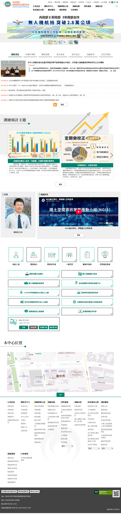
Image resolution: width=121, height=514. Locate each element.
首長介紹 (24, 406)
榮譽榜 (23, 424)
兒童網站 (96, 2)
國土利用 (37, 420)
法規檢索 (77, 406)
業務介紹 (104, 406)
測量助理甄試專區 (13, 421)
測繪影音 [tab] (91, 54)
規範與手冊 (78, 410)
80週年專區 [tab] (30, 54)
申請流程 (91, 419)
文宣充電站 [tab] (106, 54)
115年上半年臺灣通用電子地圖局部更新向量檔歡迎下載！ (55, 42)
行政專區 (74, 10)
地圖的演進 (52, 410)
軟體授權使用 (66, 421)
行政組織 (24, 410)
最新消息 (11, 413)
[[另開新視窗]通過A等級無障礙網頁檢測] (105, 492)
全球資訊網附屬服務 (26, 459)
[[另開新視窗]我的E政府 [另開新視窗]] (96, 492)
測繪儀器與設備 (53, 422)
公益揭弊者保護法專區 (106, 436)
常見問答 (81, 2)
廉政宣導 (104, 445)
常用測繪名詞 (52, 413)
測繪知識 (76, 6)
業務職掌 (24, 413)
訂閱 (23, 327)
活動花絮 (24, 431)
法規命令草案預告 (79, 414)
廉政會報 (104, 410)
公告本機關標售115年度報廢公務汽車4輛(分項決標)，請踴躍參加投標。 (30, 81)
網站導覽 (57, 2)
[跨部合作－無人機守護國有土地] (60, 26)
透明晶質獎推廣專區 (106, 431)
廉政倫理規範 (106, 413)
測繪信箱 (73, 2)
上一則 (9, 155)
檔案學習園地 (12, 475)
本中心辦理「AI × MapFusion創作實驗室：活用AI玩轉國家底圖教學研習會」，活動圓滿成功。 (38, 85)
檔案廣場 (62, 10)
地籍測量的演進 (53, 406)
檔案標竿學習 (12, 479)
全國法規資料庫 (79, 425)
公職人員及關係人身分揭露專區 (106, 425)
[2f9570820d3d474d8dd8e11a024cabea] (34, 320)
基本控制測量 (39, 406)
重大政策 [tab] (60, 54)
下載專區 (64, 425)
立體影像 (51, 429)
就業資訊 (11, 406)
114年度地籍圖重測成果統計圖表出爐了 (71, 42)
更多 (62, 105)
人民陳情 (64, 435)
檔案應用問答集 (13, 461)
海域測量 (37, 417)
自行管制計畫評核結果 (93, 434)
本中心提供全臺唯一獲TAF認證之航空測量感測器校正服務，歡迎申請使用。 (60, 42)
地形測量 (37, 413)
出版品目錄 (92, 422)
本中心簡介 (25, 417)
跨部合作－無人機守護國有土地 (50, 42)
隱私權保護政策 (23, 491)
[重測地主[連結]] (33, 254)
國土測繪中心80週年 (45, 42)
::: (45, 2)
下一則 (111, 155)
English (88, 2)
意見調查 (64, 442)
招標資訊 (11, 410)
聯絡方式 (24, 427)
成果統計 (91, 429)
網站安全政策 (34, 491)
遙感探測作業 (52, 426)
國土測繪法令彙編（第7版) (79, 420)
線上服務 (104, 2)
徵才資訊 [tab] (76, 54)
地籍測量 (37, 410)
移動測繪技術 (39, 439)
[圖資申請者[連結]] (87, 254)
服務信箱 (64, 428)
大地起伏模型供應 (66, 411)
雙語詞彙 (64, 439)
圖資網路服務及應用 (39, 434)
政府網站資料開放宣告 (9, 491)
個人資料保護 (92, 426)
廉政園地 (51, 10)
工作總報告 (92, 410)
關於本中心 (48, 6)
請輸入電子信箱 (24, 320)
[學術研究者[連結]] (51, 254)
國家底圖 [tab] (45, 54)
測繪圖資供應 (66, 406)
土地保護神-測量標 (53, 418)
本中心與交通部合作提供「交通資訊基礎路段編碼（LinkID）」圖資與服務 (65, 42)
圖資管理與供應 (39, 429)
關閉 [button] (117, 2)
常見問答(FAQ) (66, 432)
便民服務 (87, 6)
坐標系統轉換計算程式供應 (66, 417)
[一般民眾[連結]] (69, 254)
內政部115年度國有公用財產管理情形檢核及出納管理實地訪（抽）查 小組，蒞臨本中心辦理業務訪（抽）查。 (43, 95)
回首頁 (50, 2)
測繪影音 (11, 417)
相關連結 (65, 2)
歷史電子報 (53, 327)
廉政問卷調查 (106, 441)
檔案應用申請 (12, 465)
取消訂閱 (33, 327)
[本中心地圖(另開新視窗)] (60, 391)
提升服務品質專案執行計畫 (93, 440)
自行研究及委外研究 (93, 414)
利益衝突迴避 (106, 420)
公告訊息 (36, 6)
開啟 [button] (60, 395)
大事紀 (23, 420)
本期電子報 (43, 327)
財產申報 (104, 417)
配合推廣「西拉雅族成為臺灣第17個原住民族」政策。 (24, 90)
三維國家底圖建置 (39, 425)
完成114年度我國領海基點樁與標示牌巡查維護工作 (76, 42)
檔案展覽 (11, 472)
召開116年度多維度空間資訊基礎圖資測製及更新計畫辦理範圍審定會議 (30, 100)
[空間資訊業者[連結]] (105, 254)
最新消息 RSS (55, 104)
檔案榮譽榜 (12, 482)
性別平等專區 (92, 445)
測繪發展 (37, 442)
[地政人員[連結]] (16, 254)
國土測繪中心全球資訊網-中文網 (16, 4)
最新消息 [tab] (15, 54)
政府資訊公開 (38, 10)
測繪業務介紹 (63, 6)
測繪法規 (98, 6)
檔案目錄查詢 (12, 468)
